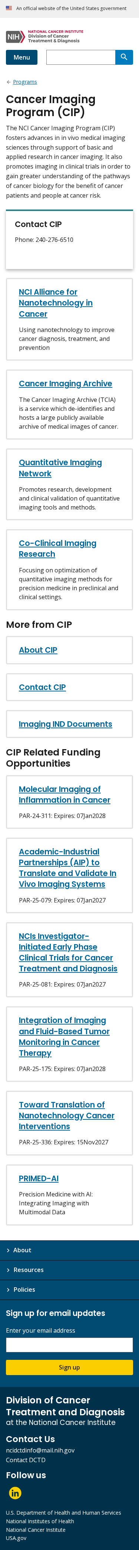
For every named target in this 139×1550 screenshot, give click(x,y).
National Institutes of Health (40, 1521)
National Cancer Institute (36, 1529)
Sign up (69, 1367)
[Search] (124, 57)
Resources (28, 1270)
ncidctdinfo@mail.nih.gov (40, 1450)
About (22, 1250)
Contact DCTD (26, 1460)
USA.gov (16, 1537)
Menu (21, 57)
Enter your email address (40, 1331)
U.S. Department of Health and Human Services (63, 1512)
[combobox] (80, 57)
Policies (24, 1289)
